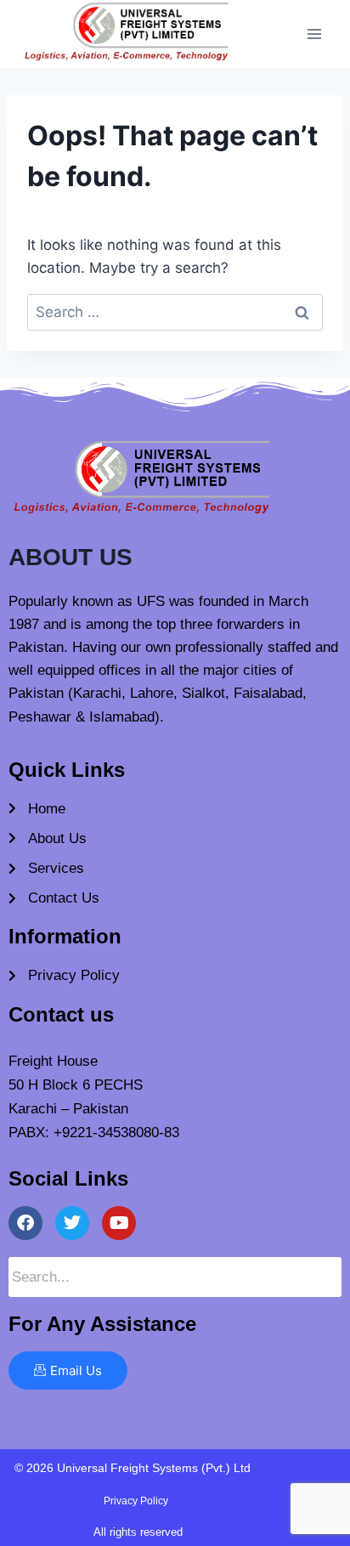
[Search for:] (175, 311)
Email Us (76, 1370)
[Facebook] (25, 1223)
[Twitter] (72, 1223)
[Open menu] (314, 33)
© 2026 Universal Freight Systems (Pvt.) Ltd (132, 1468)
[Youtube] (119, 1223)
